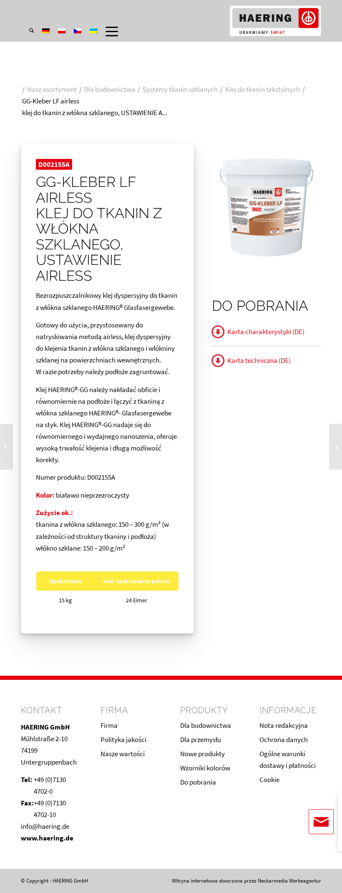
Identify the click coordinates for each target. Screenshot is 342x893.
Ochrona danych (283, 739)
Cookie (269, 779)
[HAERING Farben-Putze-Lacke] (275, 21)
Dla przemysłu (200, 739)
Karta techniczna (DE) (259, 360)
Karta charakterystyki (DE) (265, 331)
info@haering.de (45, 826)
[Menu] (107, 31)
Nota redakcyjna (283, 725)
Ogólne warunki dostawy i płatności (287, 759)
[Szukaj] (27, 31)
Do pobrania (198, 782)
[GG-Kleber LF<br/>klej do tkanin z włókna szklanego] (335, 447)
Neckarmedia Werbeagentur (289, 880)
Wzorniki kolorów (205, 767)
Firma (109, 725)
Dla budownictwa (205, 725)
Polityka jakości (123, 739)
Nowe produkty (202, 753)
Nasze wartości (123, 753)
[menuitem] (27, 8)
